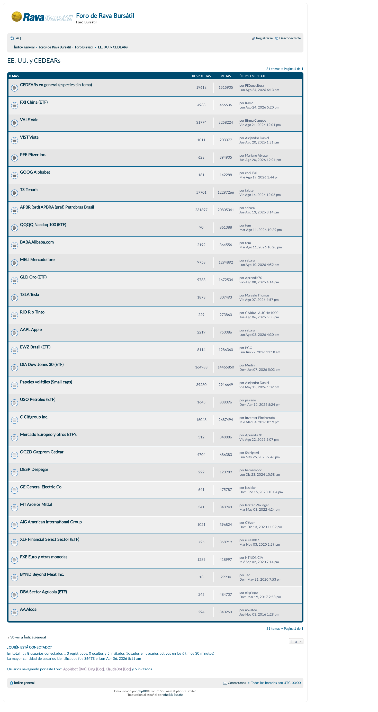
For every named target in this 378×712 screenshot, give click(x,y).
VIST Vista (29, 137)
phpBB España (173, 694)
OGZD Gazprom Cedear (42, 452)
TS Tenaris (29, 190)
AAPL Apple (31, 330)
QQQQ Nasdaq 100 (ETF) (43, 225)
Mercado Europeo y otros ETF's (48, 434)
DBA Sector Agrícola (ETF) (43, 592)
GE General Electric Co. (41, 487)
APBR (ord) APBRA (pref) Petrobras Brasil (57, 207)
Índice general (24, 683)
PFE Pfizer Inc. (33, 155)
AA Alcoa (28, 609)
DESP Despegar (34, 469)
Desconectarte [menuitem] (290, 38)
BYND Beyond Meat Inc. (42, 574)
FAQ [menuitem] (17, 38)
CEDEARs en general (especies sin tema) (56, 85)
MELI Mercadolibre (37, 260)
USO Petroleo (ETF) (37, 400)
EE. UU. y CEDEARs (33, 61)
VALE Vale (29, 120)
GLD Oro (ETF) (33, 277)
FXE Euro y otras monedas (43, 557)
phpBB (142, 691)
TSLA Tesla (29, 295)
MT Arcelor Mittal (36, 504)
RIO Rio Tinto (32, 312)
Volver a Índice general (28, 637)
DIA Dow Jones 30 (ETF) (42, 365)
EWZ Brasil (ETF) (35, 347)
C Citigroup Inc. (34, 417)
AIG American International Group (51, 522)
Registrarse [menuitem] (264, 38)
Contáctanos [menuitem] (237, 683)
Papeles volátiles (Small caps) (46, 382)
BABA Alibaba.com (37, 242)
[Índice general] (42, 16)
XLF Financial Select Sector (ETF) (49, 539)
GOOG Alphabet (35, 172)
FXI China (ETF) (34, 102)
